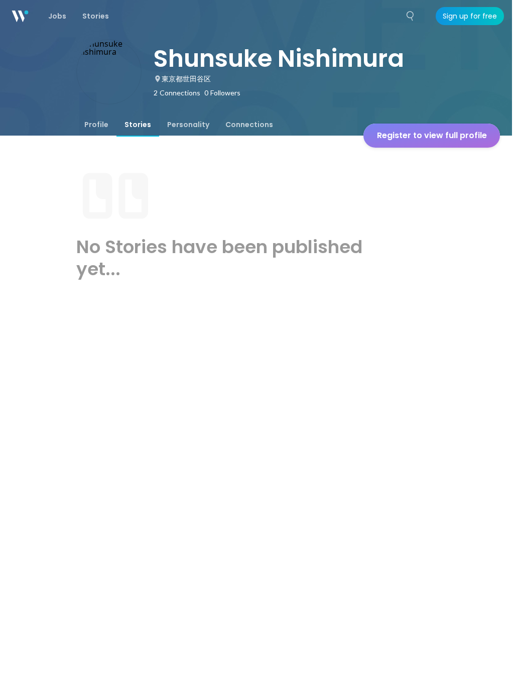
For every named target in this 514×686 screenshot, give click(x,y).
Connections (249, 125)
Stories (137, 125)
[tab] (96, 124)
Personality (188, 125)
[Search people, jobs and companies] (411, 16)
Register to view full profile (432, 135)
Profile (96, 125)
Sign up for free (470, 16)
